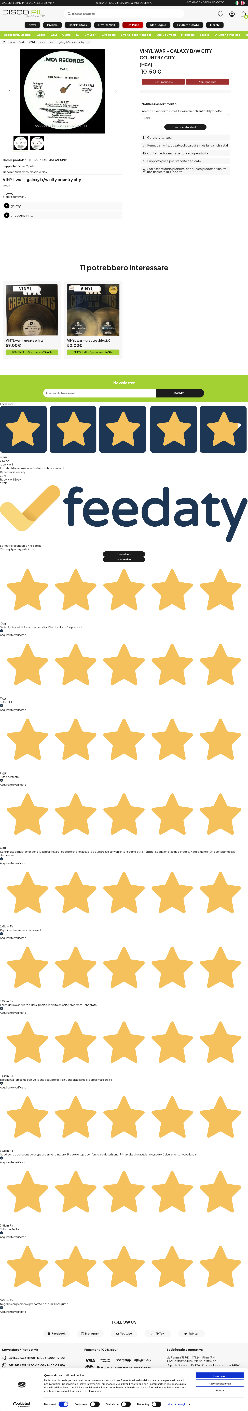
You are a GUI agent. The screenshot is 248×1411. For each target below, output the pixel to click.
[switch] (95, 1404)
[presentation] (9, 91)
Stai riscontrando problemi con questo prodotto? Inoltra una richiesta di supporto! (187, 170)
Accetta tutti (220, 1376)
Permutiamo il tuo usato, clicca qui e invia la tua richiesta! (187, 145)
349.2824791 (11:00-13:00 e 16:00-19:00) (36, 1365)
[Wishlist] (220, 14)
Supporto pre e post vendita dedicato (174, 161)
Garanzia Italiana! (160, 137)
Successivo (124, 559)
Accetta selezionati (220, 1383)
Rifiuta (220, 1390)
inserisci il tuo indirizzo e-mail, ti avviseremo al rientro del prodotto (182, 111)
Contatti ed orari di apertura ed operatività (177, 153)
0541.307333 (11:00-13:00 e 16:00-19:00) (36, 1358)
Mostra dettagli (177, 1404)
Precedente (124, 554)
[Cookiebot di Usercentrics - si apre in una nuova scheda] (22, 1404)
